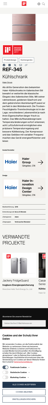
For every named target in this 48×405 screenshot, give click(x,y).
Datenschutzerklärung (23, 362)
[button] (37, 4)
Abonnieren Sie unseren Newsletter (17, 317)
